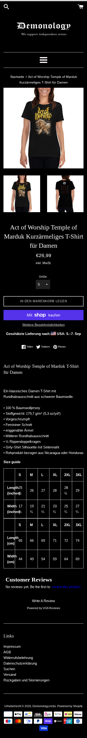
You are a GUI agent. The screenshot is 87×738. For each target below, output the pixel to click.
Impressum (12, 646)
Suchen (9, 669)
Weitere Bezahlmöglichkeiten (43, 325)
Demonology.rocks (44, 706)
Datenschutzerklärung (20, 663)
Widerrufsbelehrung (18, 658)
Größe (43, 276)
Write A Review (43, 601)
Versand (9, 674)
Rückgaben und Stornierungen (26, 680)
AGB (7, 652)
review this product (66, 587)
